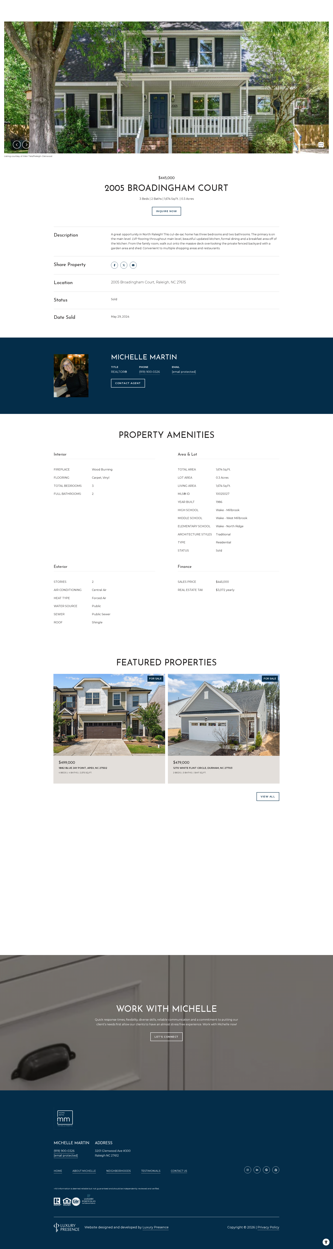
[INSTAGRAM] (247, 1169)
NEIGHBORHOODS (118, 1170)
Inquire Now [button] (166, 211)
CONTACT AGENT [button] (128, 383)
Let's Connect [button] (166, 1036)
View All (268, 796)
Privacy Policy (268, 1227)
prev (17, 145)
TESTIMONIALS (150, 1170)
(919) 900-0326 (149, 371)
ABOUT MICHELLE (84, 1170)
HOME (58, 1170)
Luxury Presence (156, 1227)
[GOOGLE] (266, 1169)
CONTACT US (179, 1171)
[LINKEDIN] (257, 1169)
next (26, 145)
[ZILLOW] (275, 1169)
